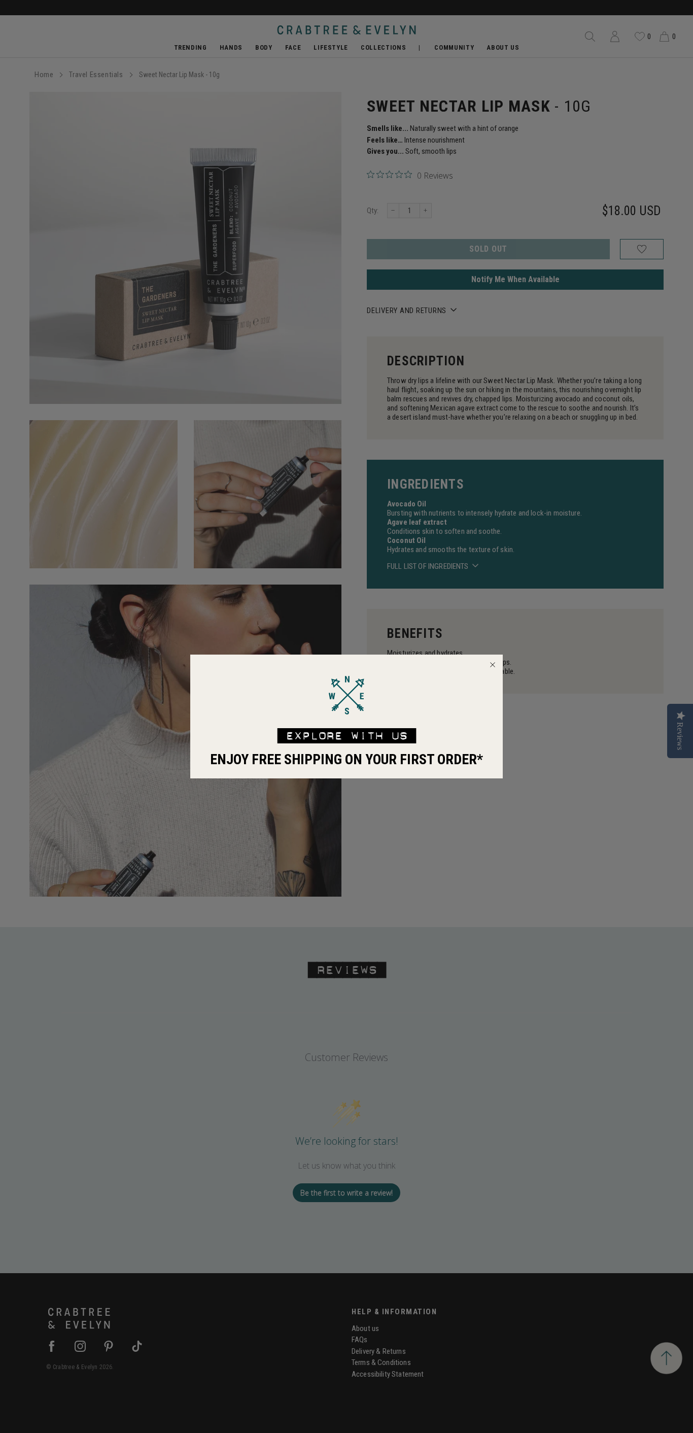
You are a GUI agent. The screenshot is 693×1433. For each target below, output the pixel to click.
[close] (493, 665)
